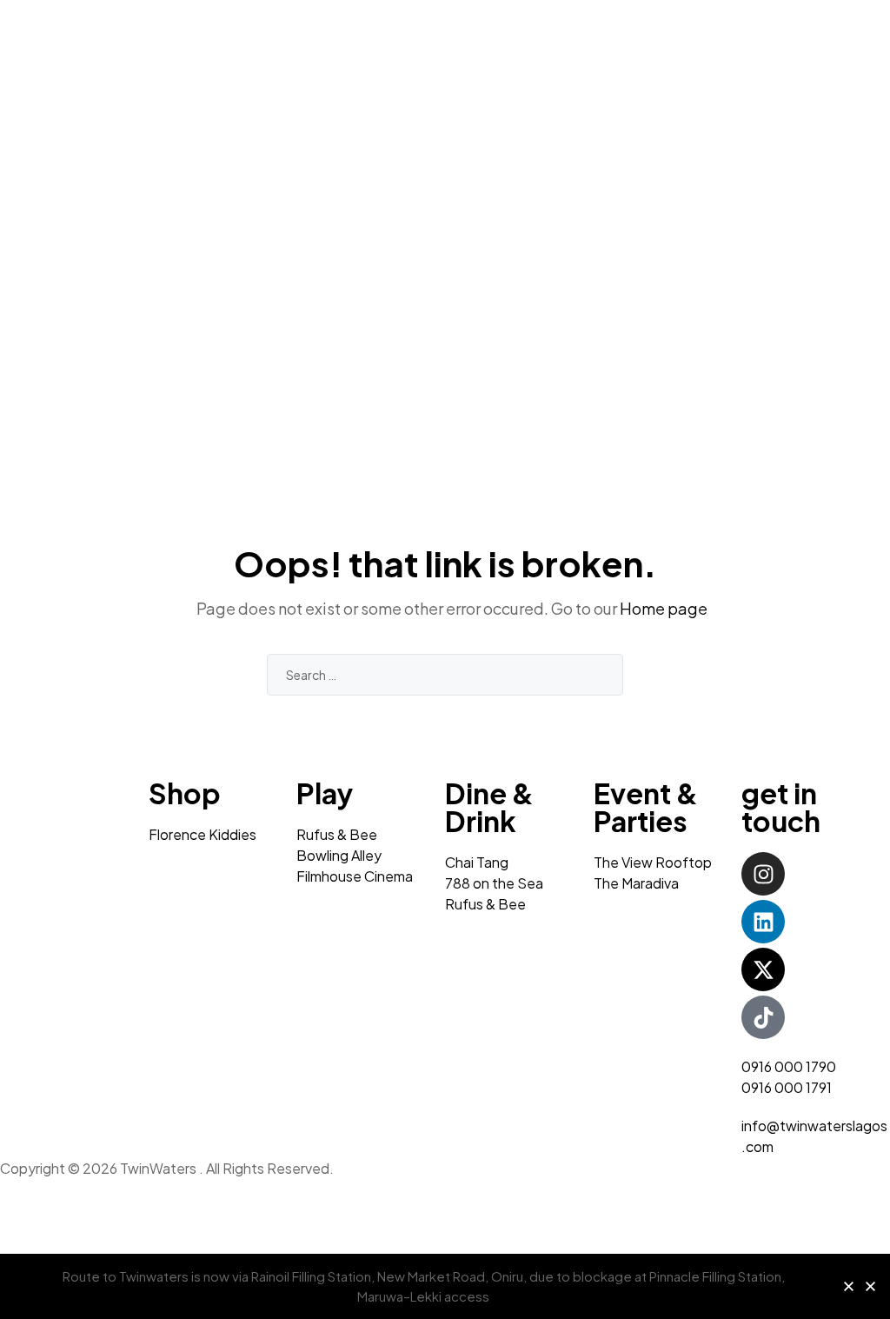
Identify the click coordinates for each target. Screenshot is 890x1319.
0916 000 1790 (788, 1066)
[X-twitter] (763, 969)
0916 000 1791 (786, 1087)
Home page (663, 608)
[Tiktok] (763, 1017)
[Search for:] (445, 674)
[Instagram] (763, 874)
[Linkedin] (763, 921)
